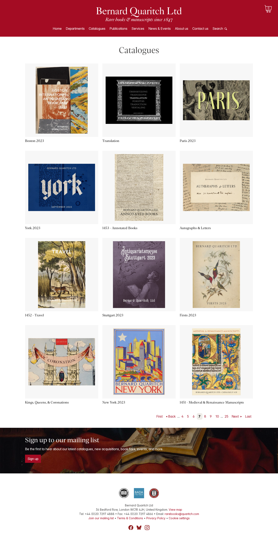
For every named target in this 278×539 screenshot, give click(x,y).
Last (248, 416)
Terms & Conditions (130, 518)
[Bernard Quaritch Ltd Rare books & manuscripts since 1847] (139, 14)
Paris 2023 (188, 141)
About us (181, 28)
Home (57, 28)
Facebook (130, 527)
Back (172, 416)
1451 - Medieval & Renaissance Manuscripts (212, 402)
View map (175, 509)
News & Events (159, 28)
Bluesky (139, 527)
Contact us (200, 28)
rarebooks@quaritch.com (182, 514)
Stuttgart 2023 (112, 315)
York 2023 (32, 228)
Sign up (32, 459)
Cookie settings (179, 518)
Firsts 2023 (188, 315)
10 (217, 416)
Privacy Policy (155, 518)
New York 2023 (113, 402)
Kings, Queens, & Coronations (47, 402)
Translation (110, 141)
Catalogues (97, 28)
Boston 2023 (34, 141)
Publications (118, 28)
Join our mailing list (101, 518)
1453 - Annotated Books (119, 228)
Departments (75, 28)
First (159, 416)
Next (236, 416)
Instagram (147, 527)
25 (226, 416)
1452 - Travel (34, 315)
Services (137, 28)
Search (217, 28)
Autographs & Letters (195, 228)
